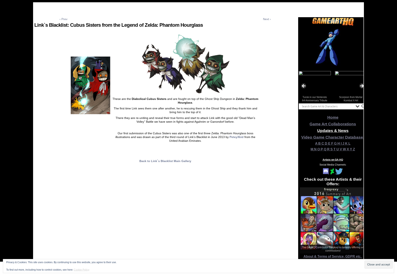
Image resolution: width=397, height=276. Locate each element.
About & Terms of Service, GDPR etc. (333, 256)
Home (332, 117)
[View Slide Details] (333, 47)
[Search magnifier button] (363, 106)
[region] (333, 47)
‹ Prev (63, 19)
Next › (267, 19)
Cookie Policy (81, 269)
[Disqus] (165, 221)
